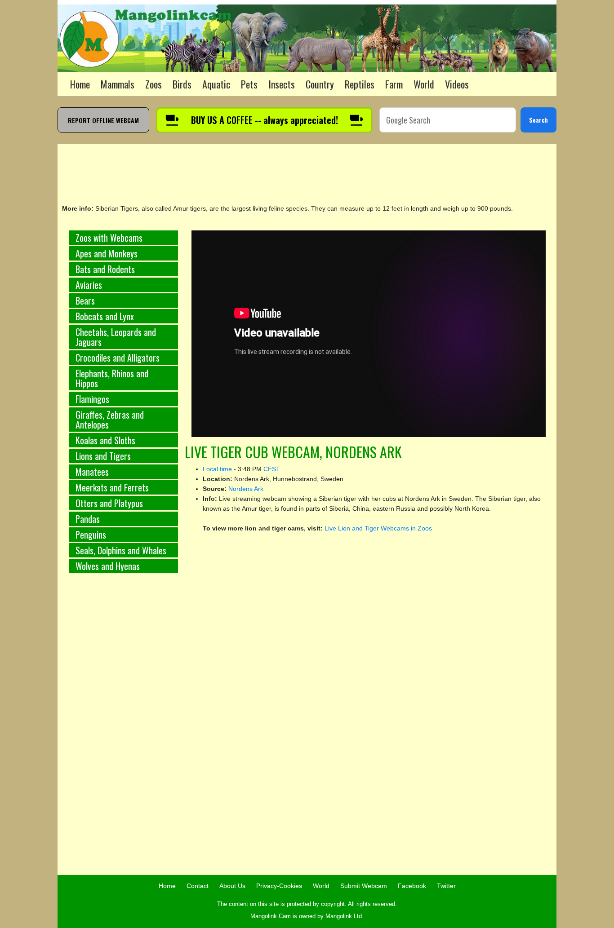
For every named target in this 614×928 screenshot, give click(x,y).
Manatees (92, 471)
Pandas (88, 519)
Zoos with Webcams (109, 237)
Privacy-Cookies (279, 885)
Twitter (446, 885)
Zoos (153, 84)
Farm (394, 84)
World (424, 84)
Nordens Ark (245, 488)
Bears (85, 300)
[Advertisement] (123, 729)
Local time (217, 469)
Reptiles (359, 84)
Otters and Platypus (109, 503)
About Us (232, 885)
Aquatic (216, 84)
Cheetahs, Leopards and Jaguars (116, 337)
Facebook (412, 885)
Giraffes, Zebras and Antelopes (110, 419)
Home (80, 84)
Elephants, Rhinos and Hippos (112, 378)
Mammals (117, 84)
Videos (457, 84)
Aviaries (89, 285)
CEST (271, 469)
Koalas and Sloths (105, 440)
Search (538, 119)
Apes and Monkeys (107, 253)
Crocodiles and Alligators (118, 357)
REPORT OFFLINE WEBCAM (103, 120)
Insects (281, 84)
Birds (182, 84)
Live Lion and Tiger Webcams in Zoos (378, 528)
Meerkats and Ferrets (112, 487)
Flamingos (92, 399)
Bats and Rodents (105, 269)
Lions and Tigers (103, 456)
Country (320, 84)
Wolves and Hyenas (108, 566)
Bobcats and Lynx (105, 316)
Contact (198, 885)
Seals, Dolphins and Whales (121, 550)
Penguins (91, 534)
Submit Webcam (363, 885)
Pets (249, 84)
